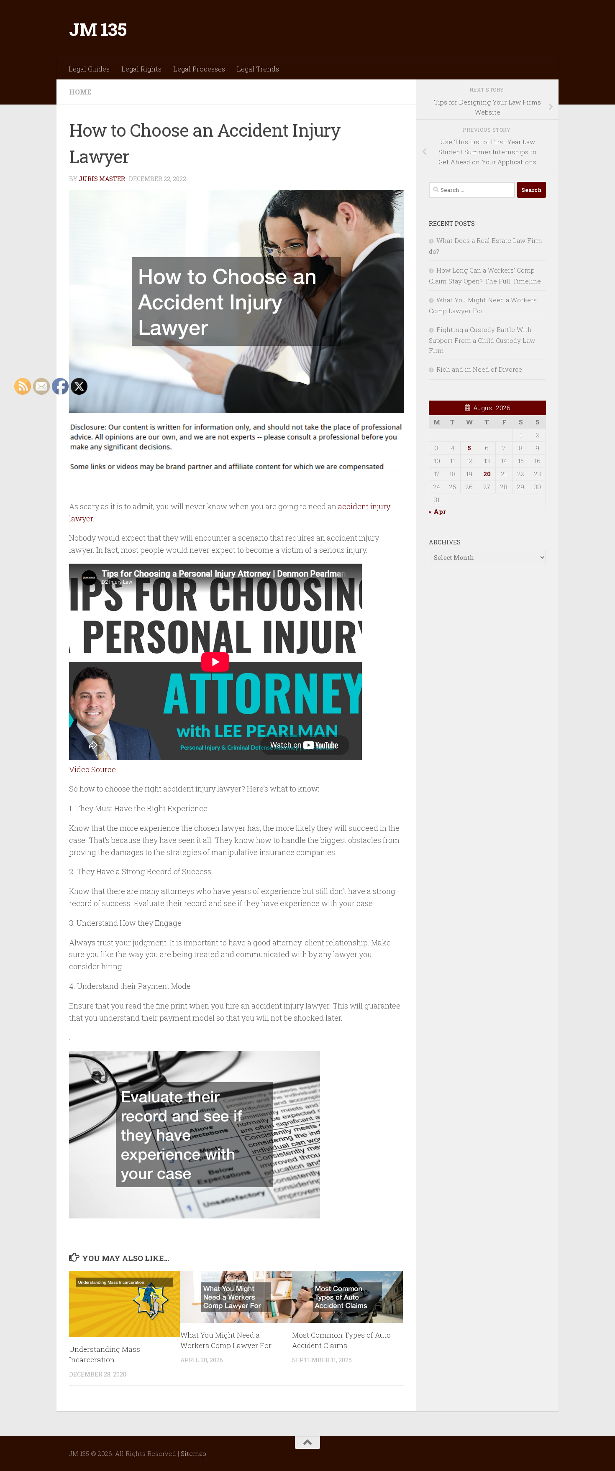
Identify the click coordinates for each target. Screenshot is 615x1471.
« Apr (437, 511)
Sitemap (193, 1453)
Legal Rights (141, 68)
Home (80, 91)
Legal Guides (89, 68)
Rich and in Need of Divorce (479, 369)
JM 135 (97, 29)
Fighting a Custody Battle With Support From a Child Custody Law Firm (482, 340)
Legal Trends (258, 68)
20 (487, 474)
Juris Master (102, 179)
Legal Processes (199, 68)
